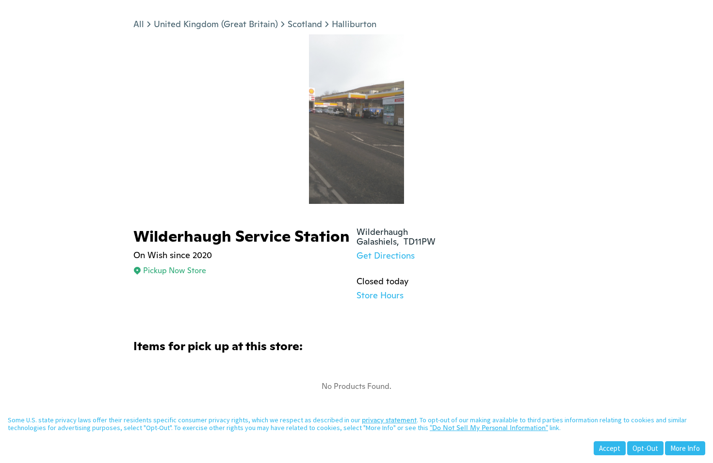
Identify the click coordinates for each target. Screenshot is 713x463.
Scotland (305, 24)
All (138, 24)
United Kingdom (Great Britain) (216, 24)
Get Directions (385, 255)
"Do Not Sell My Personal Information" (489, 427)
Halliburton (354, 24)
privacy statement (389, 420)
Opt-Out (645, 448)
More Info (685, 448)
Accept (609, 448)
